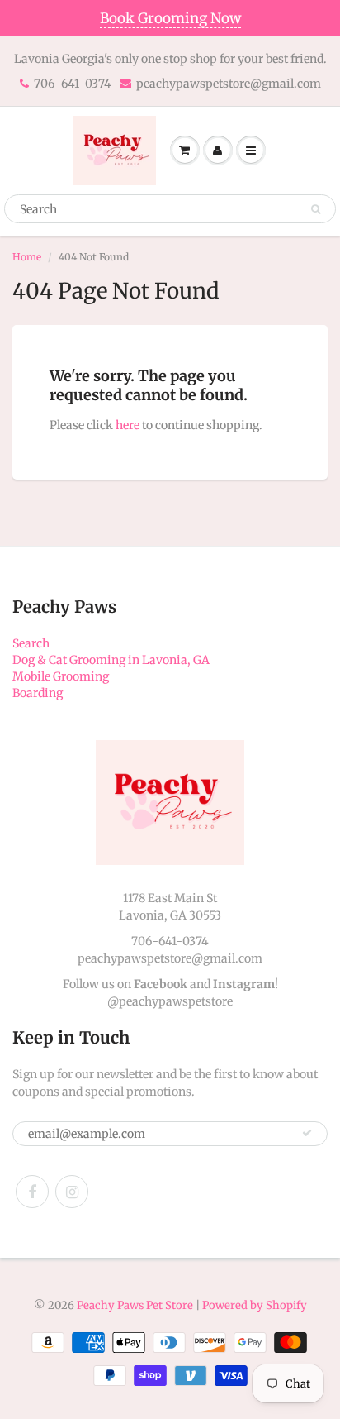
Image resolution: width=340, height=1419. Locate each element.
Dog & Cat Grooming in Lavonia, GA (111, 659)
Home (26, 257)
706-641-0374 (72, 83)
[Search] (315, 209)
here (127, 425)
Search (31, 643)
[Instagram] (71, 1191)
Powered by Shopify (254, 1305)
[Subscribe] (307, 1133)
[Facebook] (32, 1191)
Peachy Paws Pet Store (135, 1305)
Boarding (37, 693)
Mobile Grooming (60, 676)
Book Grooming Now (170, 18)
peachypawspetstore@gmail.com (228, 83)
